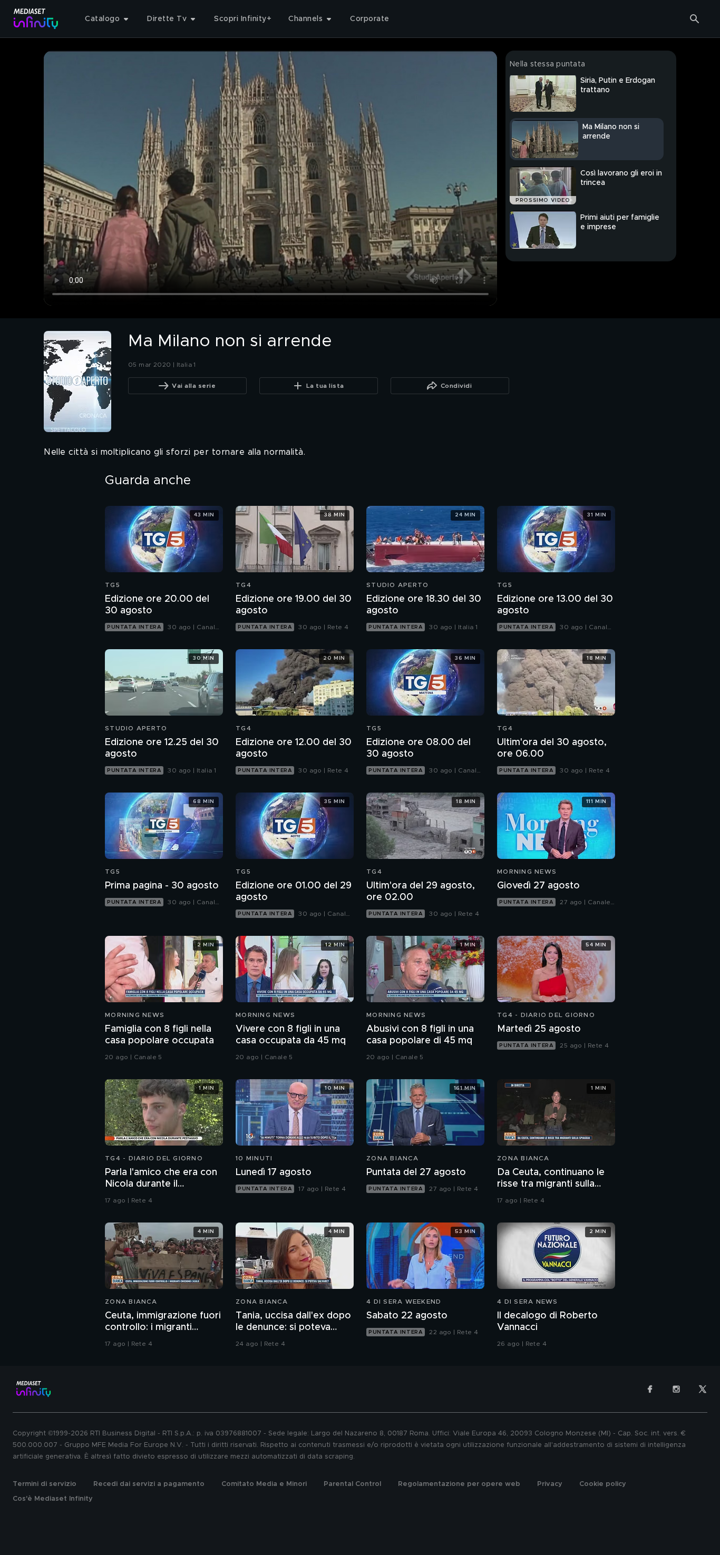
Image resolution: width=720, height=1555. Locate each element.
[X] (702, 1389)
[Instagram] (676, 1389)
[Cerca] (694, 19)
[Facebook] (650, 1389)
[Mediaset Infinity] (36, 19)
